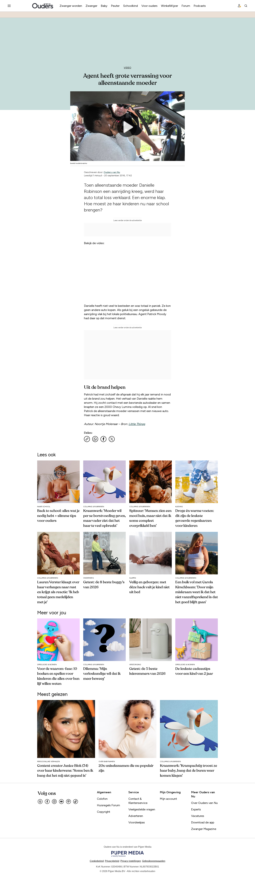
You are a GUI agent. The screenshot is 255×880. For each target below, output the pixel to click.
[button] (130, 861)
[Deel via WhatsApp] (95, 439)
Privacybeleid (112, 861)
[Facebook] (47, 801)
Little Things (137, 424)
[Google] (40, 801)
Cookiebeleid (97, 861)
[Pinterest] (68, 801)
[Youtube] (61, 801)
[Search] (246, 6)
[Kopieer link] (87, 439)
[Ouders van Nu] (42, 5)
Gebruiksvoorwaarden (153, 861)
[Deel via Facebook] (103, 439)
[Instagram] (54, 801)
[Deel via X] (112, 439)
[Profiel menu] (239, 6)
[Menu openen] (9, 6)
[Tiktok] (75, 801)
